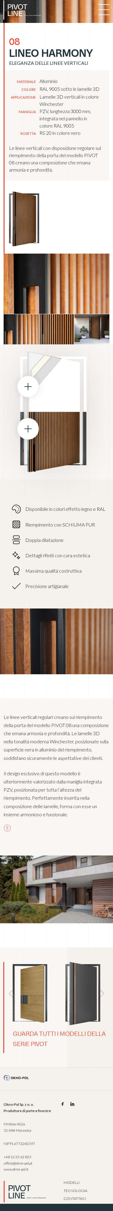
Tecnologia (75, 1190)
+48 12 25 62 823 (17, 1157)
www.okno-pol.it (16, 1169)
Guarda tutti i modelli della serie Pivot (59, 1039)
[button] (18, 329)
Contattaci (75, 1198)
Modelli (72, 1182)
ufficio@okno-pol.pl (18, 1163)
